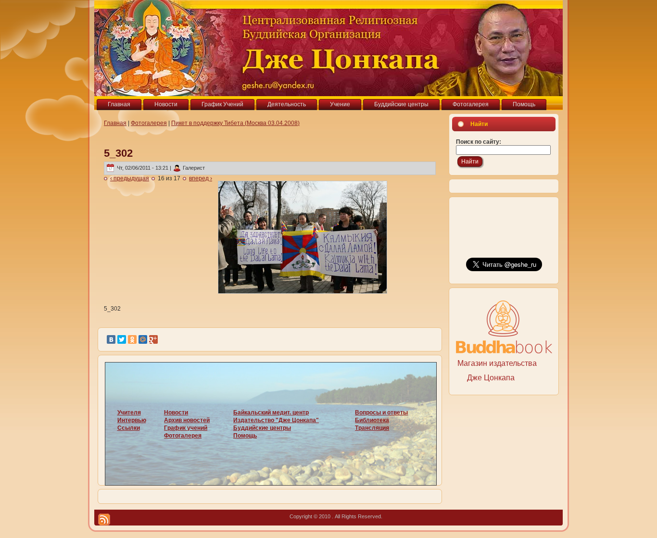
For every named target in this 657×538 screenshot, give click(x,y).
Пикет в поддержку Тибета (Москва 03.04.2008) (235, 123)
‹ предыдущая (129, 178)
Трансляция (372, 428)
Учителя (129, 412)
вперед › (200, 178)
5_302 (118, 153)
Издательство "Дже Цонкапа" (276, 420)
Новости (176, 412)
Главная (115, 123)
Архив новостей (187, 420)
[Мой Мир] (143, 339)
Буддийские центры (262, 428)
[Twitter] (121, 339)
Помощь (245, 435)
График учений (185, 428)
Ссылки (128, 428)
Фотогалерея (149, 123)
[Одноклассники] (132, 339)
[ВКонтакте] (111, 339)
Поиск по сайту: (478, 141)
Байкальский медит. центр (271, 412)
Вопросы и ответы (381, 412)
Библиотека (372, 420)
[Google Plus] (153, 339)
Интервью (131, 420)
